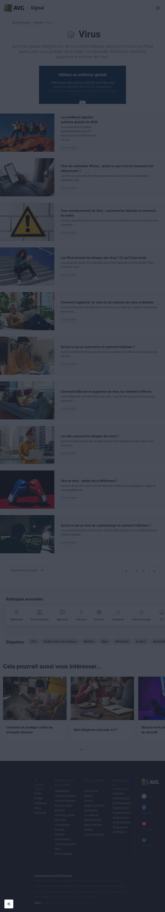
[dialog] (82, 456)
